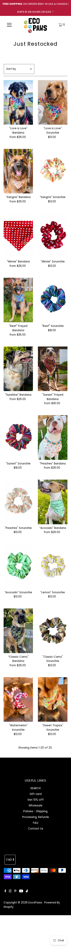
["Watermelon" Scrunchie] (18, 699)
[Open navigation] (9, 25)
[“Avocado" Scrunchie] (18, 566)
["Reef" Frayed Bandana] (18, 300)
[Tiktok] (27, 891)
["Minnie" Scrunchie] (52, 235)
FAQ (35, 823)
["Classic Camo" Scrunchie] (52, 630)
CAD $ (10, 860)
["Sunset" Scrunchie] (18, 437)
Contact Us (35, 828)
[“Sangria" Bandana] (18, 171)
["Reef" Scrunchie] (52, 300)
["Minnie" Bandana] (18, 235)
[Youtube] (21, 891)
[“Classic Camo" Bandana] (18, 630)
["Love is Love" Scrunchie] (52, 102)
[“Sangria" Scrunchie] (52, 171)
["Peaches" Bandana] (52, 437)
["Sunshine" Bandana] (18, 368)
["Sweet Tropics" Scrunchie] (52, 699)
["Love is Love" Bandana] (18, 102)
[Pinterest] (15, 891)
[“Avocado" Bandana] (52, 502)
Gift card (36, 794)
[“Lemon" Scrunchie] (52, 566)
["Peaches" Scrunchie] (18, 502)
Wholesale (35, 805)
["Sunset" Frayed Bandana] (52, 368)
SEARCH (35, 788)
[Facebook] (5, 891)
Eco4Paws (35, 902)
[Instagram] (10, 891)
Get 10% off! (35, 800)
